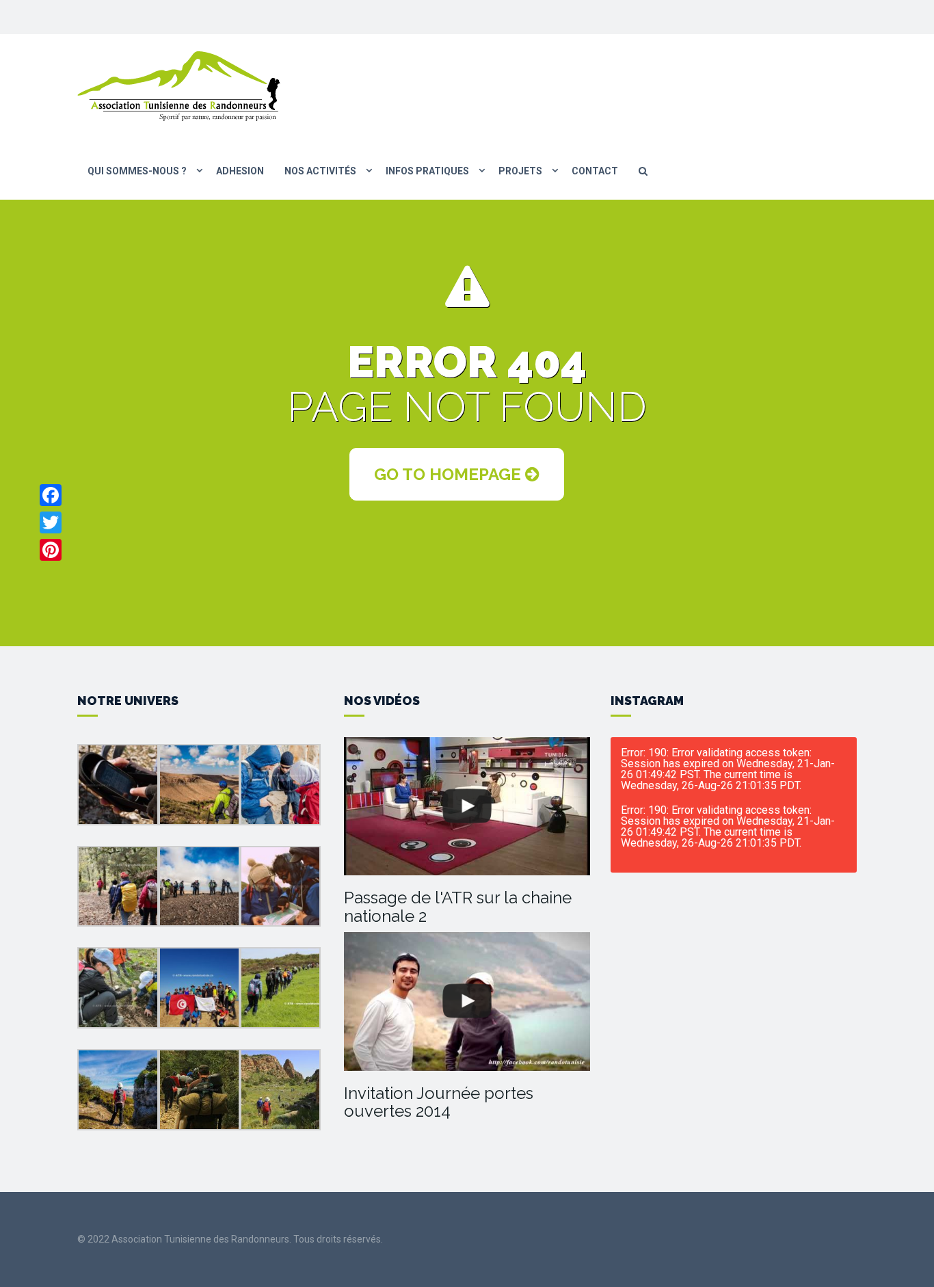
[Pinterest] (50, 549)
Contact (595, 170)
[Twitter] (50, 522)
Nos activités (320, 170)
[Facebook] (50, 495)
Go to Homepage (449, 474)
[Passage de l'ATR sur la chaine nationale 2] (467, 806)
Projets (520, 170)
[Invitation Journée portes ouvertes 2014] (467, 1001)
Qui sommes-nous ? (137, 170)
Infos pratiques (427, 170)
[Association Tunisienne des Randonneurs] (179, 85)
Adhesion (240, 170)
